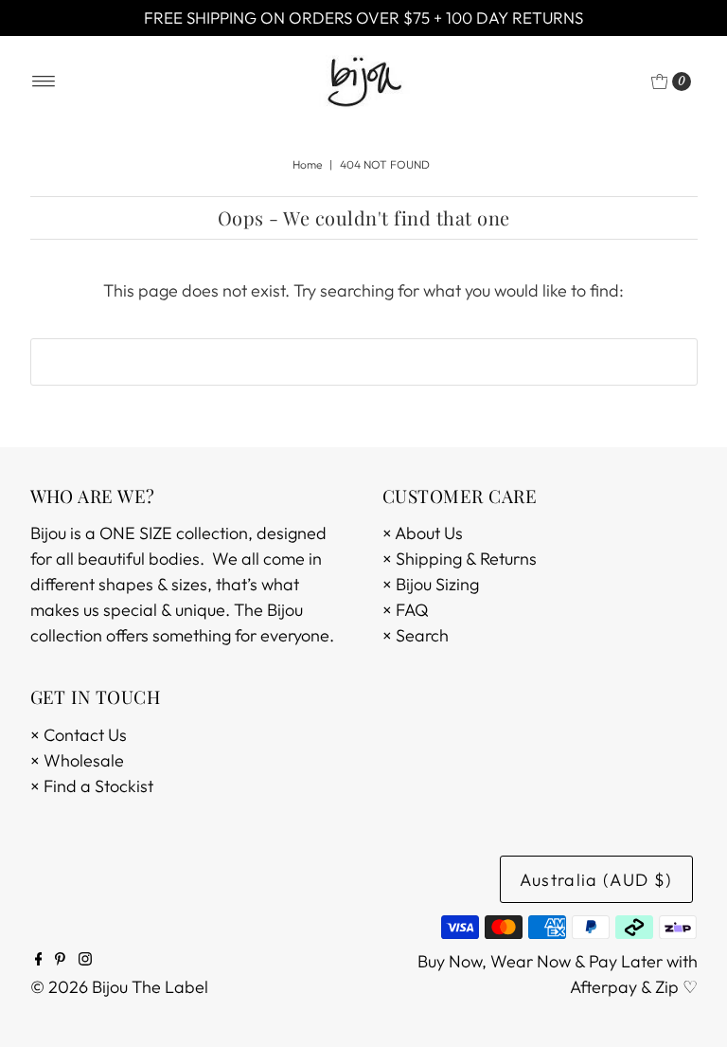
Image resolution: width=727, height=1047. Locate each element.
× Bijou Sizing (430, 584)
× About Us (422, 533)
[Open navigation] (44, 81)
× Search (415, 635)
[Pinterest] (60, 960)
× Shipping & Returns (459, 558)
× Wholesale (77, 760)
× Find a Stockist (91, 786)
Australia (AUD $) (596, 880)
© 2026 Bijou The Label (119, 987)
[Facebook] (39, 960)
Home (307, 164)
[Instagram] (85, 960)
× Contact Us (78, 735)
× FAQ (405, 610)
